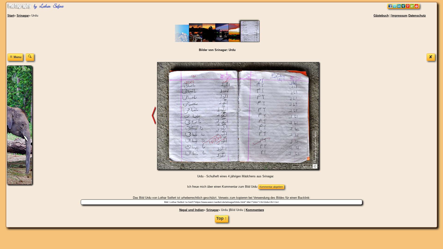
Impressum (399, 15)
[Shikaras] (200, 41)
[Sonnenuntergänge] (213, 41)
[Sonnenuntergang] (239, 41)
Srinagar (212, 210)
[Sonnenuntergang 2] (226, 41)
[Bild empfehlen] (403, 7)
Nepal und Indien (191, 210)
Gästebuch (381, 15)
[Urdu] (253, 41)
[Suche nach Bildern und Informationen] (30, 57)
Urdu (224, 210)
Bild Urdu (236, 210)
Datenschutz (417, 15)
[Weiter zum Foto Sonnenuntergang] (154, 115)
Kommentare (255, 210)
